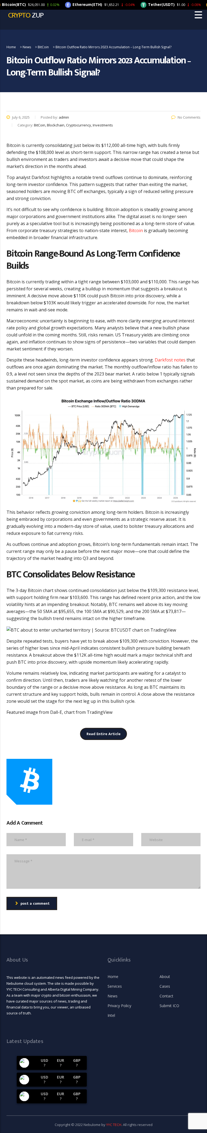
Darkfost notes (170, 360)
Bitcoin (136, 230)
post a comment (35, 903)
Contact (166, 996)
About (165, 976)
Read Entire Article (103, 734)
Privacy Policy (119, 1006)
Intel (111, 1015)
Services (115, 986)
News (113, 996)
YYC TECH (113, 1124)
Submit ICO (169, 1006)
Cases (165, 986)
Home (113, 976)
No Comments (189, 117)
